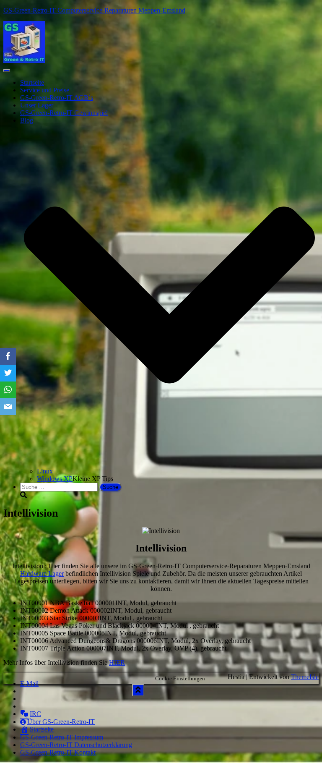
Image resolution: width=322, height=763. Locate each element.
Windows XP (55, 478)
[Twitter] (8, 373)
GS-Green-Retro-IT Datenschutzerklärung (76, 744)
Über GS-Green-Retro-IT (61, 721)
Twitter (27, 701)
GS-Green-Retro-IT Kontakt (58, 752)
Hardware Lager (42, 573)
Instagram (27, 708)
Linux (45, 471)
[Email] (8, 406)
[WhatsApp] (8, 390)
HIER (117, 662)
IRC (35, 713)
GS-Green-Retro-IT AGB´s (56, 97)
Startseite (32, 82)
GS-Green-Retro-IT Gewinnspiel (64, 112)
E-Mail (29, 683)
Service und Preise (44, 90)
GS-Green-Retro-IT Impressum (61, 737)
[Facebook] (8, 356)
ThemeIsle (305, 676)
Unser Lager (36, 105)
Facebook (27, 693)
